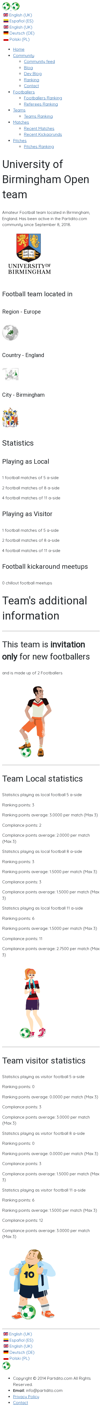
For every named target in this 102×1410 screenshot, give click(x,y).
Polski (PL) (19, 39)
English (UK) (20, 15)
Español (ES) (20, 20)
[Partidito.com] (11, 8)
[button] (23, 55)
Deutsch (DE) (21, 33)
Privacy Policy (26, 1396)
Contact (20, 1402)
